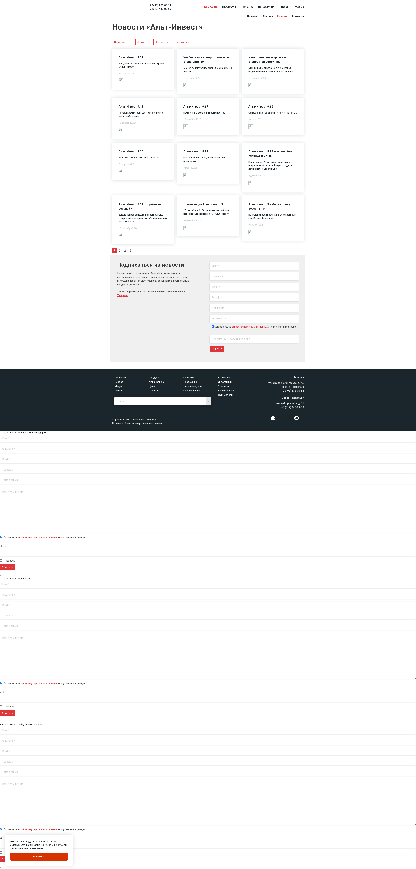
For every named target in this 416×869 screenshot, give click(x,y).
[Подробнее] (121, 80)
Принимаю (39, 856)
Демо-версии (156, 381)
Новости (282, 16)
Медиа (299, 7)
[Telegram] (290, 419)
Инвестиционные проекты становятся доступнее (267, 59)
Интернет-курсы (192, 386)
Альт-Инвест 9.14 (195, 151)
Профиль (252, 16)
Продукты (229, 7)
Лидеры (268, 16)
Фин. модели (225, 394)
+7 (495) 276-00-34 (160, 5)
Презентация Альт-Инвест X (203, 204)
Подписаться (182, 42)
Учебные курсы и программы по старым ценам (206, 59)
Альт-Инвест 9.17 (195, 106)
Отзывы (153, 390)
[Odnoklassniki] (279, 419)
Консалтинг (266, 7)
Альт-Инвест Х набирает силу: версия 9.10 (269, 206)
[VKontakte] (285, 419)
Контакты (298, 16)
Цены (152, 386)
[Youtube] (303, 419)
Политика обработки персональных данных (137, 423)
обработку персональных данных (250, 326)
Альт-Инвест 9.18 (131, 106)
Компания (211, 7)
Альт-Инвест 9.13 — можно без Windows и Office (270, 153)
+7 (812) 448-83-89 (160, 8)
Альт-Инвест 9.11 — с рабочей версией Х (140, 206)
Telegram (122, 295)
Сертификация (191, 390)
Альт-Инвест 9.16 (260, 106)
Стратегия (223, 386)
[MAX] (296, 418)
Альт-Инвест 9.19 (131, 57)
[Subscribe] (273, 419)
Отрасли (284, 7)
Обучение (247, 7)
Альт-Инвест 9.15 (131, 151)
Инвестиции (225, 381)
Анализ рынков (226, 390)
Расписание (190, 381)
